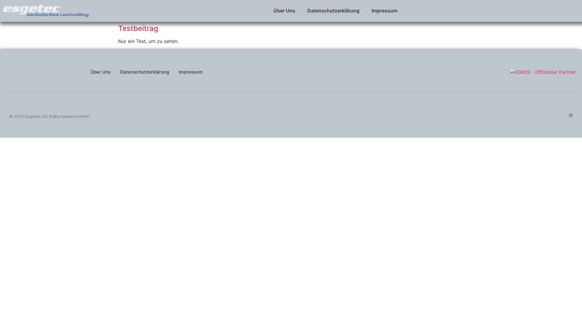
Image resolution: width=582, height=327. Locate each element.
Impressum (384, 11)
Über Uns (284, 11)
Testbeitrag (138, 28)
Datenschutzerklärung (333, 11)
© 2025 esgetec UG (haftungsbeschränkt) (49, 116)
